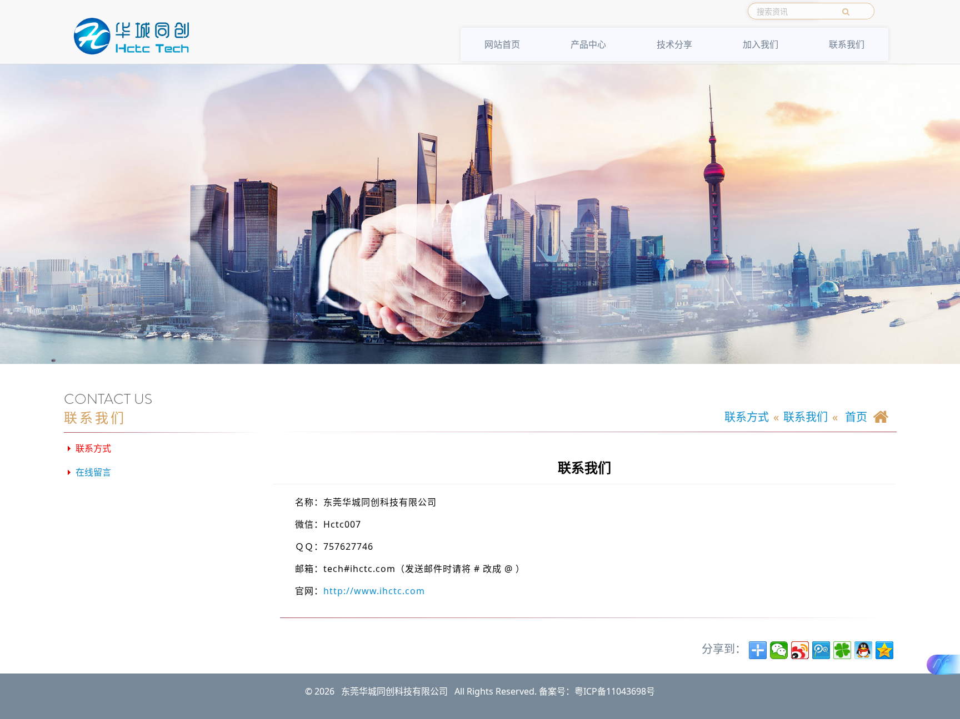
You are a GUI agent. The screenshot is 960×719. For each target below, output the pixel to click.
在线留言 (93, 472)
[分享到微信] (779, 650)
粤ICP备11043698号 (614, 691)
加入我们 (760, 44)
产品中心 (588, 44)
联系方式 (93, 448)
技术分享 (674, 44)
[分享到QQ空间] (884, 650)
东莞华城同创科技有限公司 (394, 691)
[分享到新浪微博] (800, 650)
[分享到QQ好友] (863, 650)
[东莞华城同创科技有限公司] (133, 36)
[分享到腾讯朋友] (842, 650)
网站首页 (502, 44)
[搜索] (846, 11)
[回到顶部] (940, 699)
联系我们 (846, 44)
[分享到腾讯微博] (821, 650)
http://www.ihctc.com (374, 591)
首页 (854, 416)
